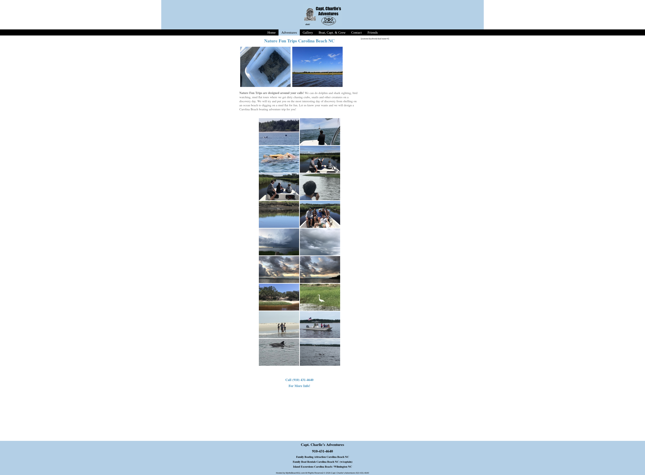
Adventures (289, 32)
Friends (373, 32)
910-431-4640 (322, 451)
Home (271, 32)
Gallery (308, 32)
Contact (356, 32)
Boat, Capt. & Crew (332, 32)
